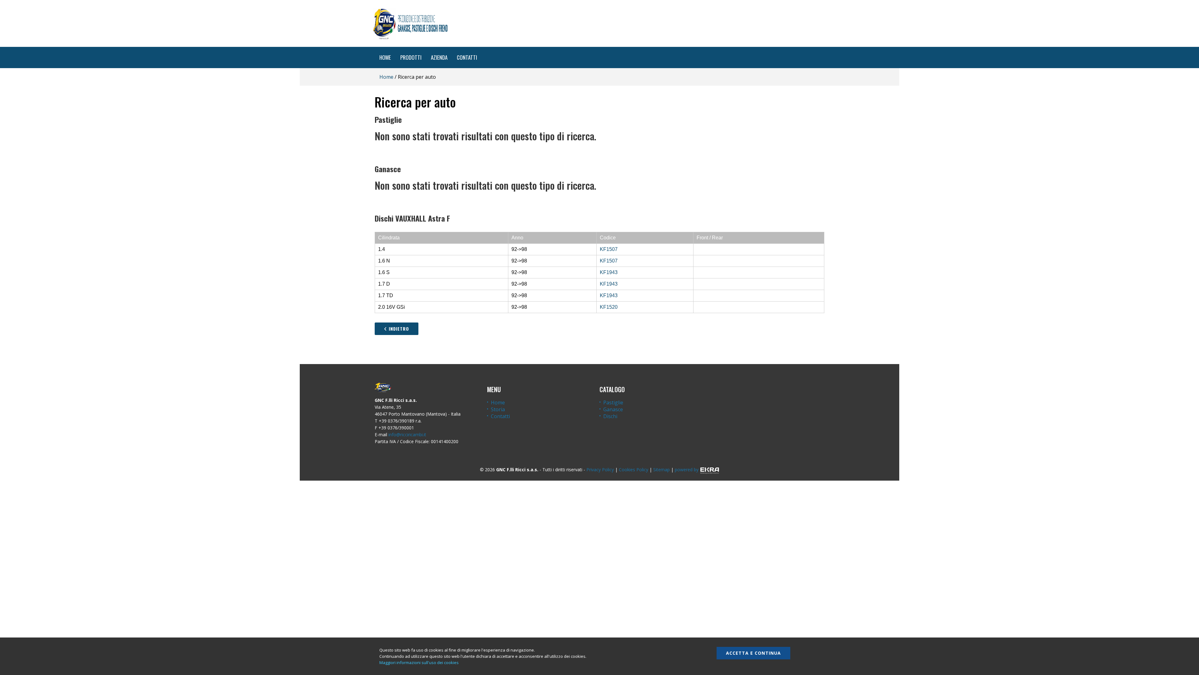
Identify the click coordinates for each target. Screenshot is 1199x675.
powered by (686, 469)
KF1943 (609, 272)
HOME (385, 57)
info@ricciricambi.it (407, 435)
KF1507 (609, 249)
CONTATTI (467, 57)
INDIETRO (398, 328)
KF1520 (609, 307)
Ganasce (613, 409)
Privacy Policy (600, 469)
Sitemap (661, 469)
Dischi (610, 416)
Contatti (500, 416)
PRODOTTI (411, 57)
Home (386, 76)
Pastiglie (613, 402)
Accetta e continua (753, 653)
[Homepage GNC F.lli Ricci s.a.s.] (410, 23)
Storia (498, 409)
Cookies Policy (633, 469)
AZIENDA (439, 57)
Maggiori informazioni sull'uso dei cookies (419, 662)
